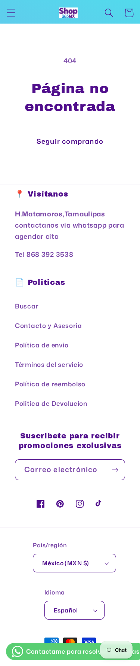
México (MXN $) (65, 563)
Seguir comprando (70, 141)
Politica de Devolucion (51, 403)
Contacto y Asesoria (48, 325)
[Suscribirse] (115, 469)
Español (66, 610)
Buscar (26, 306)
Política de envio (41, 345)
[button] (11, 13)
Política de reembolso (50, 384)
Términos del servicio (49, 364)
